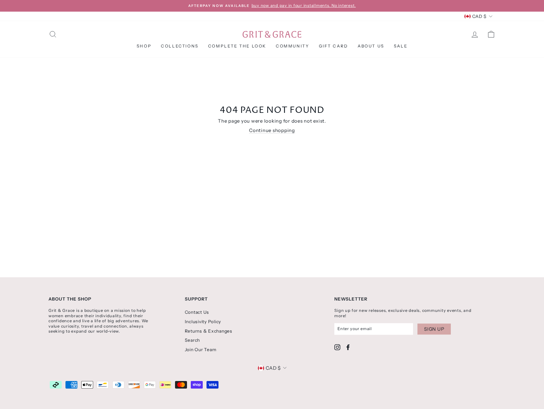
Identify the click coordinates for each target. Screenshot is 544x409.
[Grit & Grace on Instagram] (337, 347)
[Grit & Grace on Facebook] (348, 347)
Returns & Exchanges (208, 331)
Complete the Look (237, 45)
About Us (371, 45)
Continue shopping (272, 130)
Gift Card (333, 45)
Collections (180, 45)
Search (192, 340)
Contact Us (197, 312)
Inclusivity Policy (203, 321)
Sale (400, 45)
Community (292, 45)
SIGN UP (434, 329)
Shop (144, 45)
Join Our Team (201, 349)
